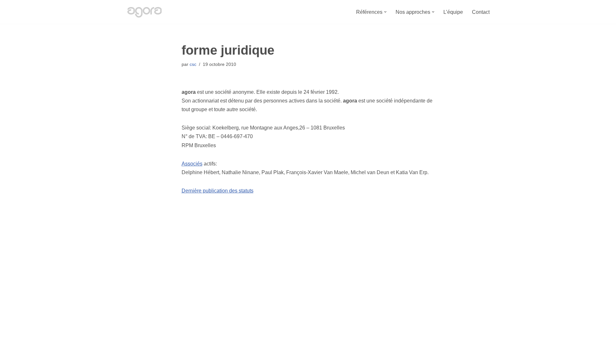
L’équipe (453, 12)
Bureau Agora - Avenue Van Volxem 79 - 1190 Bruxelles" (189, 339)
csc (193, 64)
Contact (481, 12)
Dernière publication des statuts (217, 190)
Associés (192, 163)
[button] (385, 12)
